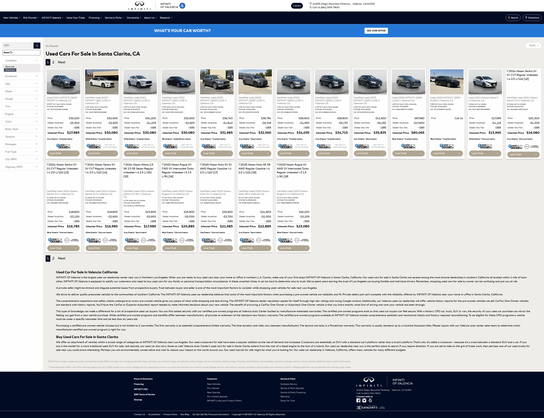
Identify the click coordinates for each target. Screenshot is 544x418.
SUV (504, 342)
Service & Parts (287, 379)
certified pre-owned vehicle (88, 325)
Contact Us (140, 414)
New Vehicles (213, 384)
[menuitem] (22, 66)
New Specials (213, 392)
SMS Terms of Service (144, 394)
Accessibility (154, 414)
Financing (139, 384)
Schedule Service (288, 384)
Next (61, 62)
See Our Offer (376, 30)
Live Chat (55, 153)
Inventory (212, 379)
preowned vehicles (99, 294)
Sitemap (138, 399)
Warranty (285, 396)
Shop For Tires (287, 400)
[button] (182, 6)
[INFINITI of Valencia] (153, 5)
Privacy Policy (170, 414)
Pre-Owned (213, 388)
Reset (7, 52)
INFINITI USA (141, 389)
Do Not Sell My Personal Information (211, 414)
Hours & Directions (143, 379)
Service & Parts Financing (293, 392)
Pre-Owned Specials (217, 396)
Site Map (185, 414)
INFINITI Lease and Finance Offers (224, 400)
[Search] (37, 46)
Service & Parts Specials (292, 388)
